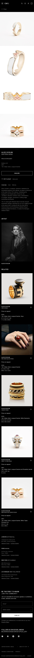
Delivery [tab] (14, 185)
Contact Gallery (15, 543)
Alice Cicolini (7, 152)
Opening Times (5, 543)
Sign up (17, 615)
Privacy (18, 651)
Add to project (7, 179)
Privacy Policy (5, 622)
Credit (29, 656)
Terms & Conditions (7, 651)
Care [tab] (9, 185)
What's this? (15, 178)
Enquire (17, 173)
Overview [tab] (4, 185)
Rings (5, 9)
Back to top (23, 646)
